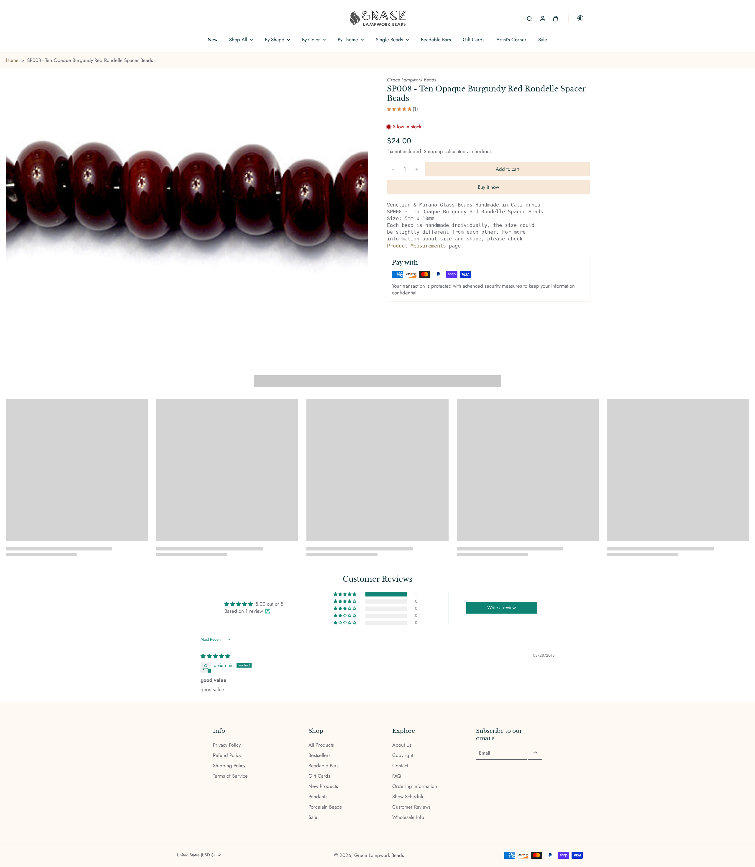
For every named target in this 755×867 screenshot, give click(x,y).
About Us (402, 745)
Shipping (434, 151)
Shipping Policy (229, 765)
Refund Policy (227, 755)
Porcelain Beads (325, 807)
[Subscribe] (535, 753)
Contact (400, 765)
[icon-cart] (555, 18)
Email (484, 753)
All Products (321, 745)
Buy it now (488, 187)
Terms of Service (230, 776)
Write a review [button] (501, 607)
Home (12, 60)
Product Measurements (416, 246)
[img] (215, 656)
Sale (312, 817)
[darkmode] (576, 18)
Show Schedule (408, 796)
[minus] (393, 169)
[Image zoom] (187, 212)
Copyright (402, 755)
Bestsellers (319, 755)
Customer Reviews (411, 807)
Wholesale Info (408, 817)
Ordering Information (414, 786)
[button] (507, 169)
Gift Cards (319, 776)
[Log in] (542, 18)
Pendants (317, 796)
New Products (323, 786)
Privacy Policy (227, 745)
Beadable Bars (323, 765)
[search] (529, 18)
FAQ (396, 776)
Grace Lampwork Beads (379, 855)
